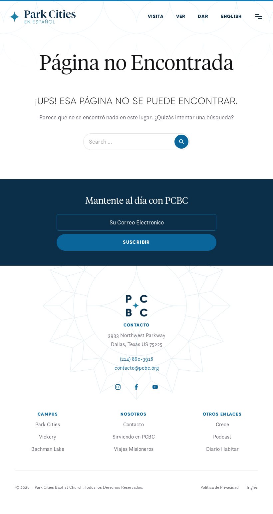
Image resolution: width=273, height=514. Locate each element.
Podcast (222, 436)
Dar (203, 16)
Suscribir (136, 242)
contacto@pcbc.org (137, 367)
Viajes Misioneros (133, 449)
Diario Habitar (222, 449)
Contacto (133, 424)
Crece (222, 424)
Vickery (47, 436)
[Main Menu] (258, 16)
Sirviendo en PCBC (134, 436)
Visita (156, 16)
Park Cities (47, 424)
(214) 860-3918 (136, 358)
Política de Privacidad (219, 487)
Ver (180, 16)
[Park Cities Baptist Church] (42, 17)
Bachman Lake (47, 449)
